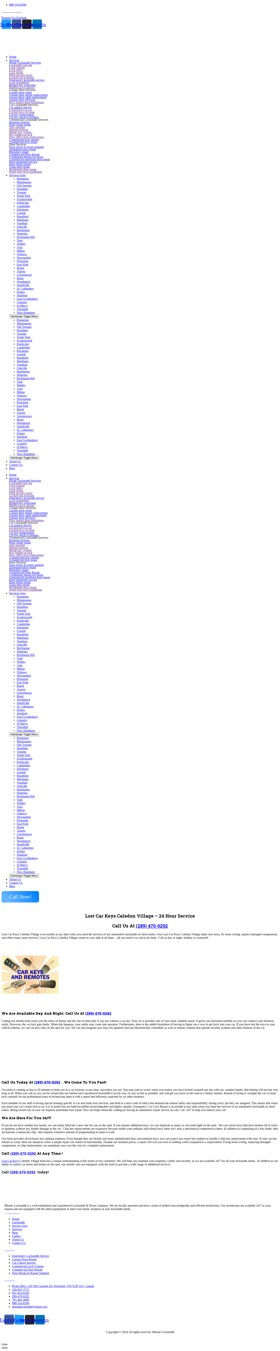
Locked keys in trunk (22, 112)
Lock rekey (16, 70)
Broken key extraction (22, 85)
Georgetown (24, 274)
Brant (20, 278)
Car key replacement (21, 114)
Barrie (20, 268)
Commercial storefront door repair (29, 159)
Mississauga (24, 182)
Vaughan (22, 223)
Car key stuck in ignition (24, 117)
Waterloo (22, 233)
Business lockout (19, 122)
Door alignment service (23, 161)
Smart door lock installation (25, 171)
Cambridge (23, 206)
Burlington (23, 230)
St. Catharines (25, 288)
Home (13, 474)
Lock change (17, 67)
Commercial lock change (24, 139)
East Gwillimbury (27, 298)
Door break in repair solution (26, 147)
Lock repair (16, 72)
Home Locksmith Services (25, 62)
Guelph (21, 213)
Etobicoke (23, 202)
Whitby (21, 244)
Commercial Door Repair (24, 154)
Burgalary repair (19, 152)
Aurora (21, 271)
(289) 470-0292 (152, 926)
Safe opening (17, 127)
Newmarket (24, 257)
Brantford (22, 216)
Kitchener (23, 209)
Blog (12, 886)
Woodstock (23, 281)
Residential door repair (22, 169)
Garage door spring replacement (28, 95)
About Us (15, 879)
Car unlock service (20, 107)
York (20, 240)
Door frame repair (20, 164)
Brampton (23, 178)
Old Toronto (24, 185)
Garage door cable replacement (27, 97)
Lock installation (19, 82)
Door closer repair (20, 124)
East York (22, 264)
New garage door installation (26, 102)
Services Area (17, 593)
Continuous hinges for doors (26, 157)
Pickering (22, 261)
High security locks (20, 75)
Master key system (20, 132)
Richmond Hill (26, 237)
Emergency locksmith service (26, 80)
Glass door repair (19, 166)
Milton (21, 250)
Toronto (21, 192)
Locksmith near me (20, 65)
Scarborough (24, 199)
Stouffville (23, 285)
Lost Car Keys (10, 1161)
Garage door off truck (22, 99)
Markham (22, 219)
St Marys (22, 305)
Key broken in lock (20, 134)
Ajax (20, 247)
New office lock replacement (26, 137)
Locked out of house (21, 77)
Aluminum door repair (22, 149)
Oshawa (22, 254)
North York (23, 195)
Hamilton (22, 189)
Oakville (22, 226)
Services (14, 478)
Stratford (22, 295)
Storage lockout (18, 129)
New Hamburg (26, 312)
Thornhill (22, 309)
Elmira (21, 292)
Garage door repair (20, 92)
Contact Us (16, 882)
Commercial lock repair (23, 142)
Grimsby (22, 302)
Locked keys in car (20, 109)
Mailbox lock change (21, 87)
